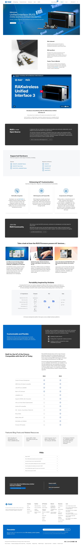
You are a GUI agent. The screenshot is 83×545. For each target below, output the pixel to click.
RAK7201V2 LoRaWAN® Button (20, 168)
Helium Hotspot (44, 507)
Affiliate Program (41, 543)
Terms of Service (7, 543)
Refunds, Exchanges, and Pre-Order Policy (18, 543)
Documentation (20, 22)
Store (62, 1)
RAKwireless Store (38, 505)
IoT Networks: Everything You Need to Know (53, 506)
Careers (28, 512)
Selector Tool (60, 521)
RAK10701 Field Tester (18, 166)
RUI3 (43, 513)
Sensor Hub (44, 515)
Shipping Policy (34, 543)
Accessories (44, 505)
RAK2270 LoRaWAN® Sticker (19, 164)
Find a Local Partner (38, 507)
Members (28, 509)
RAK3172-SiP (48, 166)
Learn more (13, 22)
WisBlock (43, 517)
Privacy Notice (28, 543)
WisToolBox (56, 67)
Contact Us (50, 488)
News (59, 507)
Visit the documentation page (16, 488)
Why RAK (28, 507)
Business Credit (60, 543)
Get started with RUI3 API (53, 484)
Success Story (60, 515)
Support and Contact (48, 543)
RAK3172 (47, 164)
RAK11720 (47, 170)
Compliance (54, 543)
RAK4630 (47, 168)
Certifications (60, 505)
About (28, 505)
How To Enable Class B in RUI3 (71, 505)
